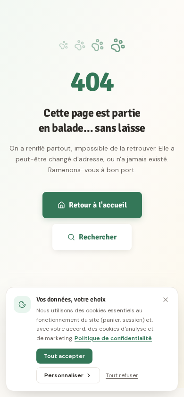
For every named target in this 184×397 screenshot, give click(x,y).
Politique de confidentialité (113, 338)
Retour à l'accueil (98, 205)
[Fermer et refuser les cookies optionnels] (165, 299)
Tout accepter (64, 356)
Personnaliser (64, 375)
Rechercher (98, 237)
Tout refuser (122, 375)
